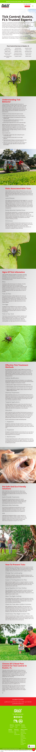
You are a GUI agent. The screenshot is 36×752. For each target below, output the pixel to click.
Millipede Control (18, 49)
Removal (10, 730)
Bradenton (23, 735)
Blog (15, 731)
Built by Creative (31, 748)
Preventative (23, 727)
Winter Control (28, 56)
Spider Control (28, 49)
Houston (22, 744)
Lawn (16, 727)
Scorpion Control (18, 56)
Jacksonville (23, 740)
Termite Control (28, 53)
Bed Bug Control (7, 49)
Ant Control (7, 48)
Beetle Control (7, 51)
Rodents (10, 729)
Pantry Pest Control (18, 53)
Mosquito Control (18, 51)
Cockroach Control (7, 53)
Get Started (27, 6)
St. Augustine (23, 743)
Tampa (22, 742)
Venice (22, 739)
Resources (16, 729)
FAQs (15, 733)
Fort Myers (23, 730)
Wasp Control (28, 54)
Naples (22, 734)
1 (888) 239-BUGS (28, 4)
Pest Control (17, 724)
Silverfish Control (28, 48)
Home (16, 726)
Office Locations (24, 729)
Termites (23, 724)
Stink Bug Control (28, 51)
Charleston (23, 736)
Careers (11, 727)
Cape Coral (23, 731)
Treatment (23, 726)
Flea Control (7, 54)
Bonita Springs (23, 733)
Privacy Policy (23, 748)
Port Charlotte (23, 738)
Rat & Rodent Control (18, 54)
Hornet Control (18, 48)
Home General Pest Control (8, 57)
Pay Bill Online (17, 734)
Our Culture (12, 726)
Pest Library (16, 730)
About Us (12, 724)
